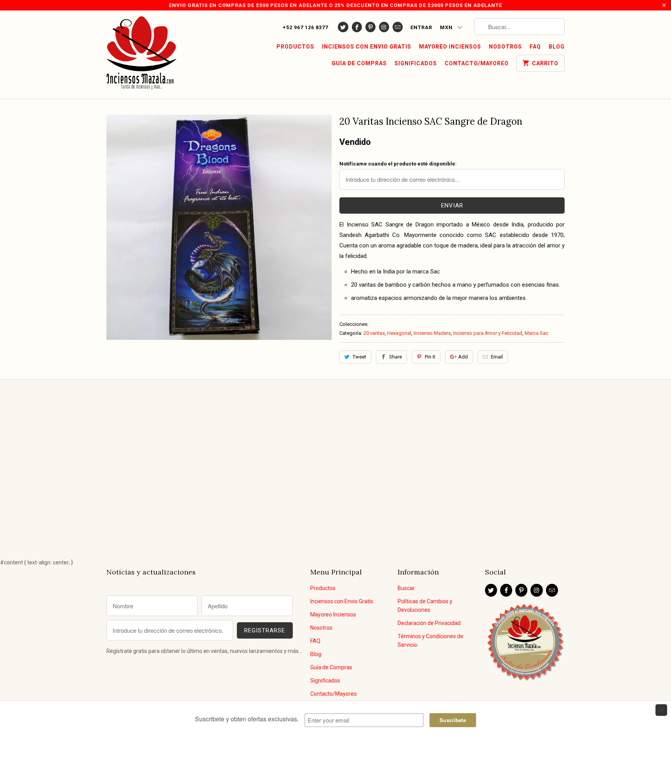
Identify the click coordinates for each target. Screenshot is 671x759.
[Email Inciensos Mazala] (398, 27)
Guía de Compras (359, 63)
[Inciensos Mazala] (141, 54)
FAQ (535, 47)
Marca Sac (536, 333)
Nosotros (505, 47)
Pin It (430, 357)
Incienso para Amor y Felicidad (487, 333)
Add (463, 357)
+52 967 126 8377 (305, 27)
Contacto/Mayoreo (477, 63)
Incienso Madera (432, 333)
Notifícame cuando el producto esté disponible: (398, 164)
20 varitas (374, 333)
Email (497, 357)
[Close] (661, 710)
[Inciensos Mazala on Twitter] (343, 27)
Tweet (359, 357)
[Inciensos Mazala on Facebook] (357, 27)
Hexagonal (399, 333)
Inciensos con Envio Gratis (366, 47)
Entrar (421, 27)
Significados (416, 63)
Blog (557, 47)
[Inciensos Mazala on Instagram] (384, 27)
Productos (295, 47)
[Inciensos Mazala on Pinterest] (370, 27)
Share (395, 357)
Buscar (406, 588)
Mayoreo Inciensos (450, 47)
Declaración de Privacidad (429, 623)
